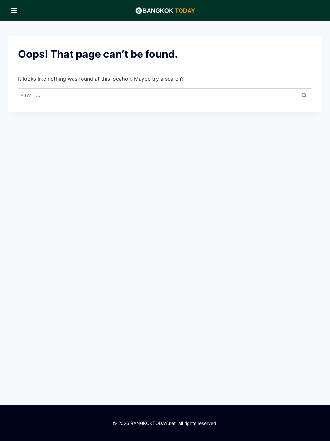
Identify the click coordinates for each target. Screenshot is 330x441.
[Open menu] (14, 10)
